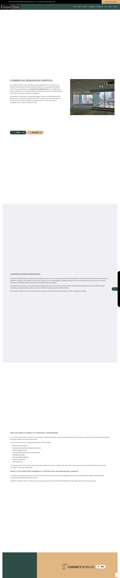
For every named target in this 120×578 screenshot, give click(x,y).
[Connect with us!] (101, 566)
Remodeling (92, 6)
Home (74, 6)
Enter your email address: (96, 287)
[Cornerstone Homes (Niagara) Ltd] (10, 6)
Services (85, 6)
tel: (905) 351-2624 (111, 2)
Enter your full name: (95, 277)
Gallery (110, 6)
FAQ (106, 6)
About (79, 6)
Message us (35, 132)
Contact (115, 6)
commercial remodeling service (39, 89)
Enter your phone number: (96, 282)
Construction (100, 6)
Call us (18, 132)
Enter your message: (95, 292)
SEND (108, 301)
